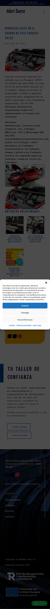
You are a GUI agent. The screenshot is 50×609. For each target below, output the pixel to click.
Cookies (12, 325)
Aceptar (25, 305)
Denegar (25, 313)
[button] (46, 282)
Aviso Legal (37, 325)
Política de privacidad (23, 325)
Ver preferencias (25, 320)
